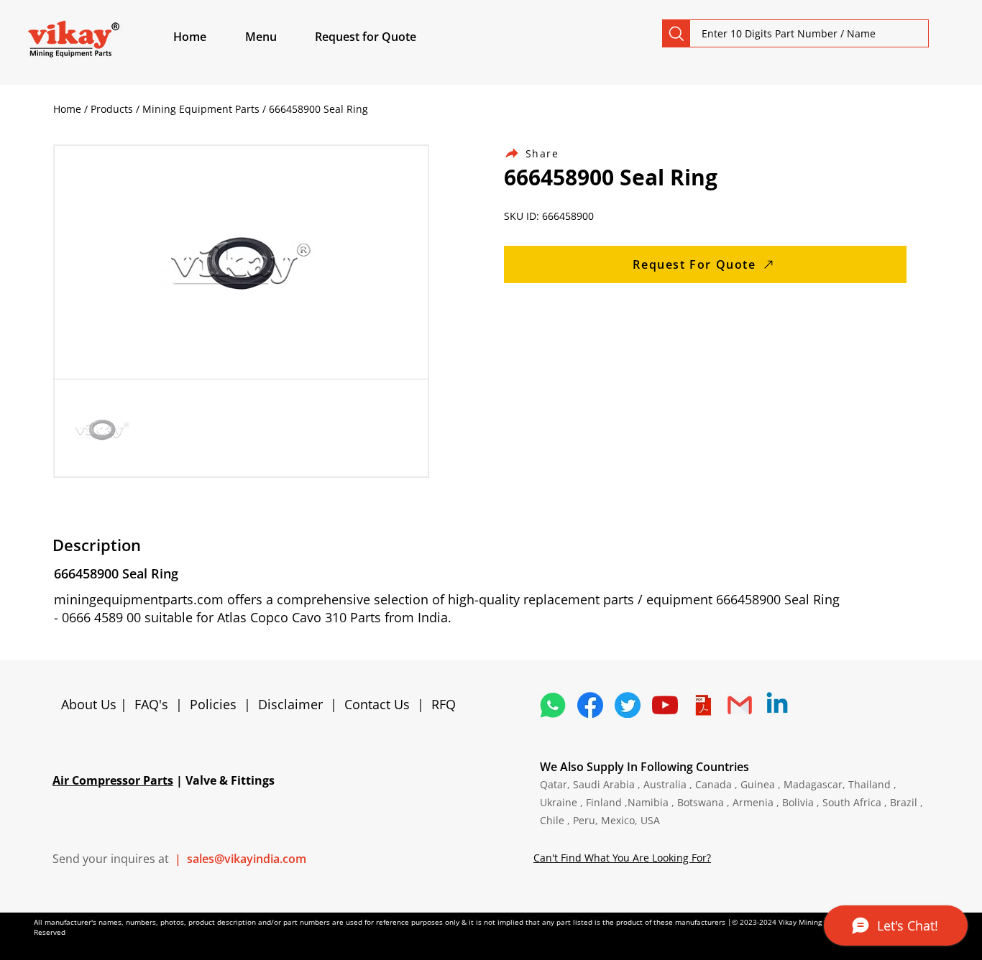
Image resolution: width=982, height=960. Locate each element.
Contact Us (377, 704)
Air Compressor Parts (112, 780)
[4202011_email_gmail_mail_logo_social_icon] (740, 705)
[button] (277, 37)
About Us (90, 704)
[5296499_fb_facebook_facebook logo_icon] (590, 705)
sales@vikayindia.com (246, 859)
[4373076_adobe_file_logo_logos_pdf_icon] (702, 705)
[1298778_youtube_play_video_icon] (665, 705)
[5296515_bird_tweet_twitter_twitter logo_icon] (628, 705)
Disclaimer (294, 704)
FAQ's (151, 704)
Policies (213, 704)
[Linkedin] (777, 705)
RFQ (443, 704)
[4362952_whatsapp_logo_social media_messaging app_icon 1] (553, 705)
